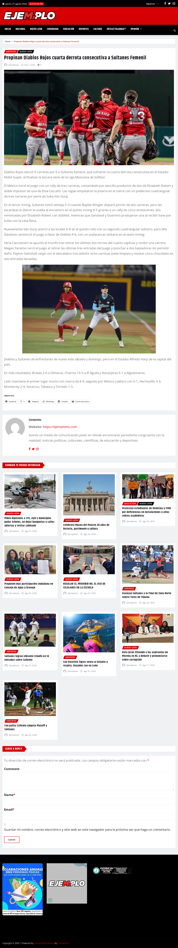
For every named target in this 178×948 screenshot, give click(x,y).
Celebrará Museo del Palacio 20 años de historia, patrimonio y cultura (86, 527)
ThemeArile (63, 943)
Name (9, 795)
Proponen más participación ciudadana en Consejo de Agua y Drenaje (28, 586)
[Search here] (175, 30)
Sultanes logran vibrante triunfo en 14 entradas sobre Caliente (26, 658)
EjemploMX (39, 943)
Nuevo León (36, 29)
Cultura (97, 29)
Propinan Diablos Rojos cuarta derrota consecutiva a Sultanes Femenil (46, 41)
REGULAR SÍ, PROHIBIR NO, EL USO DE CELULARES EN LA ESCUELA (84, 586)
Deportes (84, 29)
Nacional (20, 29)
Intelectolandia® (116, 29)
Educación (68, 29)
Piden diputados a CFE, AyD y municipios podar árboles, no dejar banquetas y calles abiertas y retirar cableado (29, 522)
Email (9, 809)
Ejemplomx (14, 65)
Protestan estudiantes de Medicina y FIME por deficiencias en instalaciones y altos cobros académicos (146, 512)
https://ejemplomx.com (60, 427)
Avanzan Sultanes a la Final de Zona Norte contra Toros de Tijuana (146, 595)
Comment (11, 769)
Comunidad (53, 29)
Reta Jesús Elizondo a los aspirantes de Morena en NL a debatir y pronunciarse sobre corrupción (145, 656)
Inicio (8, 29)
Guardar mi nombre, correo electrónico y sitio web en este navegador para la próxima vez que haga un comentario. (87, 829)
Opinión (135, 29)
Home (8, 41)
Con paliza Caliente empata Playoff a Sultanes (25, 727)
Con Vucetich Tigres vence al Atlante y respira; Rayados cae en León (85, 664)
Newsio (50, 943)
